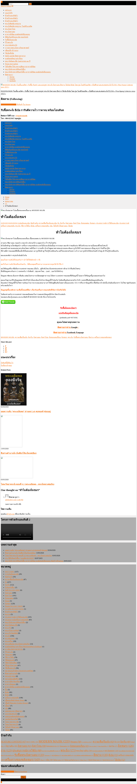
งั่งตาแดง (69, 223)
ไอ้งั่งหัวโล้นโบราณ (108, 760)
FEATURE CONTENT (13, 741)
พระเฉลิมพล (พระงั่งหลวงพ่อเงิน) (17, 644)
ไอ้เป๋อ (70, 226)
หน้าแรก (8, 10)
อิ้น (6, 690)
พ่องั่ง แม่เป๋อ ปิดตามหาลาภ (15, 56)
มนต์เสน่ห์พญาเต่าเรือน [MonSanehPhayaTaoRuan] (23, 647)
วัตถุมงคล (9, 655)
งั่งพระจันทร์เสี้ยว (103, 746)
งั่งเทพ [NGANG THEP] (13, 606)
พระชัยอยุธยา (10, 638)
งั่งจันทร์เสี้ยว (10, 587)
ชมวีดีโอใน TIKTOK (8, 104)
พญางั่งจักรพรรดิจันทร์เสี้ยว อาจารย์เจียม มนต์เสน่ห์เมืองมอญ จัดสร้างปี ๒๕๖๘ (34, 561)
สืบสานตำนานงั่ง (11, 673)
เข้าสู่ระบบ (10, 514)
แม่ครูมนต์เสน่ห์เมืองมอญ (14, 716)
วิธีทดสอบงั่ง (9, 660)
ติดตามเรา (9, 75)
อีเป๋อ (32, 226)
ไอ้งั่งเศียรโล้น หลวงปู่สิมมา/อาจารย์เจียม (20, 66)
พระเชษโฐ (9, 755)
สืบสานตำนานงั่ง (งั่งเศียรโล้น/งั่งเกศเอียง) (18, 453)
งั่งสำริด (113, 746)
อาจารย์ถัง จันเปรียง (12, 681)
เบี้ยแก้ (7, 706)
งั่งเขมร (92, 223)
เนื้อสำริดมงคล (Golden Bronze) (16, 703)
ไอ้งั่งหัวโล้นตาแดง (60, 226)
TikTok (11, 77)
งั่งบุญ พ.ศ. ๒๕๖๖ (11, 64)
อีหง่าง (91, 337)
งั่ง (58, 223)
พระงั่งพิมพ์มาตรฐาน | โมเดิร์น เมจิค (18, 26)
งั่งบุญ (7, 601)
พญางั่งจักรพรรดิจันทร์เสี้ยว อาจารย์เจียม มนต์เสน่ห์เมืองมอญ (28, 72)
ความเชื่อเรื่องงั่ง (21, 337)
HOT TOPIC (9, 572)
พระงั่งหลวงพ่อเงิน (98, 751)
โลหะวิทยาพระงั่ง (11, 724)
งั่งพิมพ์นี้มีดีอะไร (7, 363)
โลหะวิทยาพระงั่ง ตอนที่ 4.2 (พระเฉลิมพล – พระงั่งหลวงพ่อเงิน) (27, 484)
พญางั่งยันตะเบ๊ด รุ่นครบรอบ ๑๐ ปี (17, 61)
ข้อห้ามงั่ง (34, 223)
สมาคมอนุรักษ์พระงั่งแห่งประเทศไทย (19, 671)
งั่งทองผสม (85, 223)
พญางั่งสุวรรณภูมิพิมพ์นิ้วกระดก (51, 751)
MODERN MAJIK (7, 337)
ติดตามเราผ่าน (68, 332)
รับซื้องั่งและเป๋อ (11, 40)
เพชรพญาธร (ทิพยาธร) (13, 711)
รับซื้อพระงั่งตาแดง (81, 337)
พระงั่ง (17, 226)
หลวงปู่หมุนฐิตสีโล (12, 679)
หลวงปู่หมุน (56, 755)
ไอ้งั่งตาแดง (58, 760)
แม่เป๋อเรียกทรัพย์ (11, 719)
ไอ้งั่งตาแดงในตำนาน (72, 760)
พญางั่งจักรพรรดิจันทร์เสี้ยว (15, 69)
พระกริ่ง (8, 628)
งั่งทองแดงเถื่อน (55, 337)
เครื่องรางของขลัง (42, 226)
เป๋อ (51, 226)
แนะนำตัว (9, 13)
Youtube (12, 79)
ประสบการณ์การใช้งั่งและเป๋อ (107, 223)
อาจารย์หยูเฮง (10, 684)
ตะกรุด (7, 614)
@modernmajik (21, 116)
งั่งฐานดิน (11, 746)
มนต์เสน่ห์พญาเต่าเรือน (13, 58)
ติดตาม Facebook (21, 772)
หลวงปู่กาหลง (10, 676)
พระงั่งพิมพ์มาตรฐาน (13, 24)
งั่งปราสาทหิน (93, 746)
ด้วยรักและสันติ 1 (11, 15)
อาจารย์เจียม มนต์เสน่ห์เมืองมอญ (17, 34)
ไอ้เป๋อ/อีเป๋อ (9, 53)
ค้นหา (3, 774)
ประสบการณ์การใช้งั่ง (27, 750)
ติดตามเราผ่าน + (68, 327)
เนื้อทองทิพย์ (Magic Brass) (14, 700)
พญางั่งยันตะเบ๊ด (11, 625)
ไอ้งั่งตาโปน (84, 760)
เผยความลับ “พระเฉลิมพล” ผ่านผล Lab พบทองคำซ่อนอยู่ (26, 411)
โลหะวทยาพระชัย (12, 722)
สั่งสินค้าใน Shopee (24, 104)
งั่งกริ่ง (62, 223)
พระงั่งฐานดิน (84, 751)
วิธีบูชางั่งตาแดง (11, 665)
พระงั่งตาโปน (10, 29)
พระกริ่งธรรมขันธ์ (12, 630)
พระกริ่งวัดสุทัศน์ (11, 633)
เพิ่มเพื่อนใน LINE (7, 772)
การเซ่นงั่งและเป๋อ (23, 223)
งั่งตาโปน (76, 223)
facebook (12, 81)
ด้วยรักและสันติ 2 (11, 18)
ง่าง (6, 750)
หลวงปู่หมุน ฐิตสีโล (67, 755)
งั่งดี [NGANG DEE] (12, 590)
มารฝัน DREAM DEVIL (14, 649)
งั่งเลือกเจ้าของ (6, 365)
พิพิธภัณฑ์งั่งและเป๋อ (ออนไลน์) (16, 37)
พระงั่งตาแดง (10, 32)
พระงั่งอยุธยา (111, 751)
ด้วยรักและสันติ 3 (11, 21)
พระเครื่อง (9, 641)
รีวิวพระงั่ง (9, 42)
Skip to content (6, 6)
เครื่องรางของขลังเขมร (103, 337)
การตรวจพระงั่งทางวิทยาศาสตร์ (17, 48)
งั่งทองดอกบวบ (52, 746)
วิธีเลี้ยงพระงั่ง (10, 668)
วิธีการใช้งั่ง (25, 226)
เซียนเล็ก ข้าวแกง (11, 50)
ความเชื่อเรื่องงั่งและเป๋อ (48, 223)
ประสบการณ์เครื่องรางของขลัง (16, 620)
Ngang (76, 741)
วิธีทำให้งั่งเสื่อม (11, 663)
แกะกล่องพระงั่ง (11, 45)
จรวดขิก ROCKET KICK (14, 609)
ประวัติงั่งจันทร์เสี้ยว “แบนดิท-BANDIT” (19, 558)
